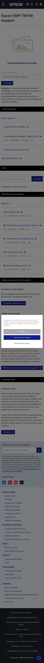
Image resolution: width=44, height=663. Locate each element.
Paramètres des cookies (22, 343)
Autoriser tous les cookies (22, 337)
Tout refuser (22, 331)
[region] (22, 331)
